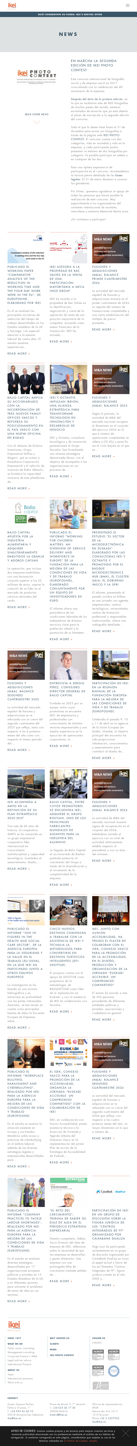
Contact (13, 1398)
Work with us (15, 1382)
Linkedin (97, 1342)
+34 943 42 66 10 (21, 1411)
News (53, 1350)
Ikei (14, 1326)
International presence (20, 1378)
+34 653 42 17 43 (64, 1408)
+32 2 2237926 (109, 1418)
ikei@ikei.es (14, 1418)
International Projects (19, 1364)
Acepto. (93, 1441)
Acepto (125, 1433)
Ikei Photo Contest (62, 1355)
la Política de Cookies (76, 1441)
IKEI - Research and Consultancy (16, 6)
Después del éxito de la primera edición (97, 99)
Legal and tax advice (19, 1360)
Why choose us (59, 1338)
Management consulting (21, 1352)
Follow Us (98, 1338)
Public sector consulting (21, 1348)
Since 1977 (14, 1338)
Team (11, 1374)
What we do (15, 1344)
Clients (54, 1344)
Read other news (37, 114)
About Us (13, 1370)
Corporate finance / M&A (22, 1356)
